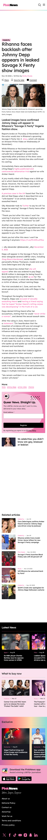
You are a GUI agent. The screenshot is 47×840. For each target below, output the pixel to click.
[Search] (39, 5)
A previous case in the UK (13, 193)
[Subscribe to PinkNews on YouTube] (20, 835)
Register (23, 425)
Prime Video (22, 387)
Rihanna (31, 387)
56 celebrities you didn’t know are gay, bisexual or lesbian (31, 442)
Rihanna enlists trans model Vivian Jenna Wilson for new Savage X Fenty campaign (29, 540)
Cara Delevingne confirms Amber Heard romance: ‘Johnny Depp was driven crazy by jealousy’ (31, 523)
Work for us (7, 816)
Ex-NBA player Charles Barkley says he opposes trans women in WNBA (14, 658)
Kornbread (12, 259)
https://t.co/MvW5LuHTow (32, 240)
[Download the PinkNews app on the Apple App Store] (9, 779)
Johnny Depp (11, 387)
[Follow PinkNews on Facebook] (9, 835)
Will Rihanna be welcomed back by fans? (30, 572)
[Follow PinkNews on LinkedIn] (35, 835)
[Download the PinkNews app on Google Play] (24, 779)
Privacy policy (8, 825)
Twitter (25, 206)
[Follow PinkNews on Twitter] (4, 835)
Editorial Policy (8, 803)
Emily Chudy (27, 76)
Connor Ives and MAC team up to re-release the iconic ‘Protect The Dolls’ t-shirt (15, 704)
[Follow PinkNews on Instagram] (25, 835)
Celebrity (6, 40)
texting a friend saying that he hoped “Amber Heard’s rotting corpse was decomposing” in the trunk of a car (22, 304)
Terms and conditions (11, 820)
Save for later (19, 80)
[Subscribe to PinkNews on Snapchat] (30, 835)
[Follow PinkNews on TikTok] (14, 835)
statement (8, 323)
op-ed (31, 277)
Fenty (4, 387)
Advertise (6, 812)
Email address (11, 412)
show (25, 139)
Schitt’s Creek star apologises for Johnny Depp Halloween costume (31, 589)
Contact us (6, 807)
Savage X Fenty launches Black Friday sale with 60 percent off (30, 555)
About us (6, 798)
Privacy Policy (31, 430)
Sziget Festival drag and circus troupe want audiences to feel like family (15, 752)
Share (6, 80)
